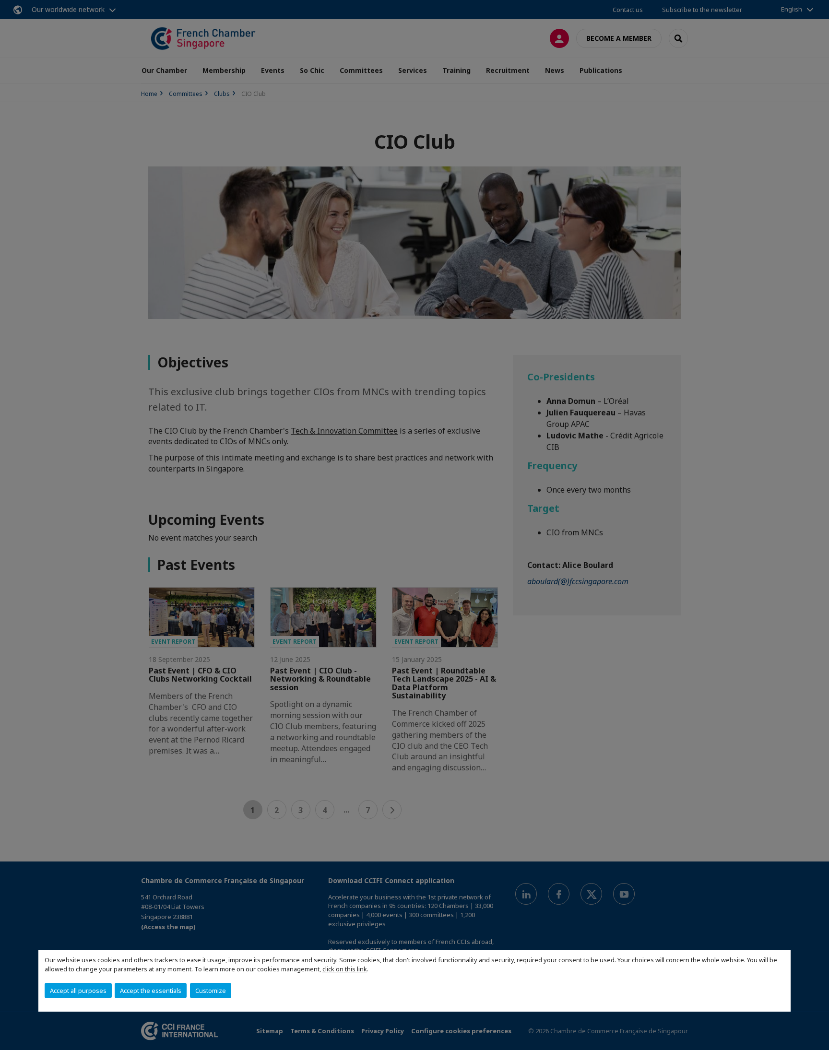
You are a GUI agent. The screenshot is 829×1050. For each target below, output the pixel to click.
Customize (210, 990)
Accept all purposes (78, 990)
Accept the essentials (150, 990)
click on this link (344, 969)
